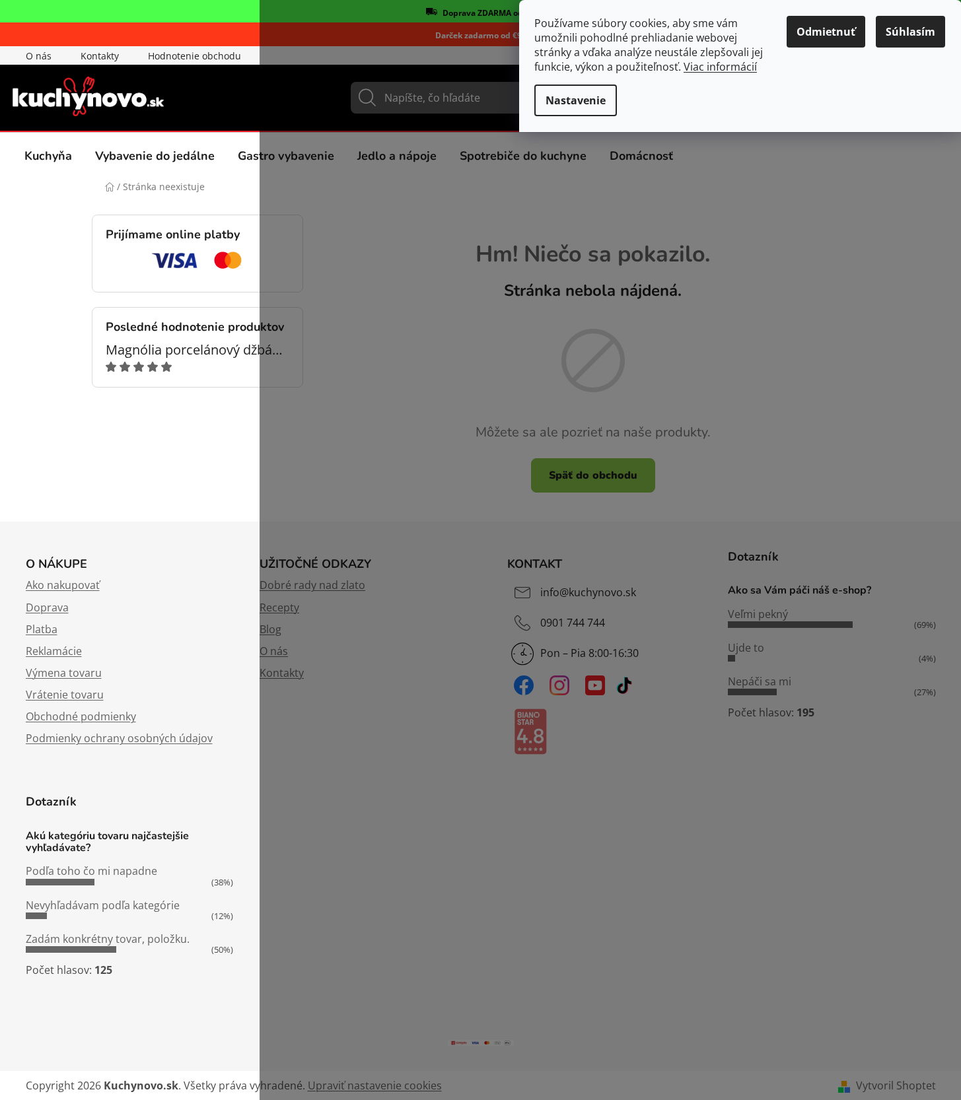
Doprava (47, 607)
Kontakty (100, 56)
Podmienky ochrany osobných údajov (119, 738)
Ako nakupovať (63, 585)
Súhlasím (910, 31)
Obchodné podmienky (81, 716)
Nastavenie (576, 100)
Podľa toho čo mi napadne (91, 871)
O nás (39, 56)
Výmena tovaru (64, 673)
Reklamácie (54, 651)
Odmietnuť (826, 31)
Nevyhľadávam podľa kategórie (103, 905)
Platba (41, 629)
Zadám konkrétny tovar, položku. (108, 939)
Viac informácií (720, 66)
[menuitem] (48, 155)
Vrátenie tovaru (65, 694)
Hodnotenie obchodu (194, 56)
